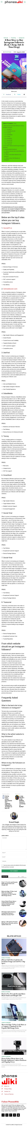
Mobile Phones (6, 957)
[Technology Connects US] (14, 2)
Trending (13, 37)
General (6, 37)
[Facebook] (3, 1115)
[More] (24, 94)
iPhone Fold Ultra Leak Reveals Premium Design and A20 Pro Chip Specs (13, 961)
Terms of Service (8, 1094)
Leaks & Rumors (6, 1022)
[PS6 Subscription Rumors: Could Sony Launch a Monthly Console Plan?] (22, 913)
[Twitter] (14, 1115)
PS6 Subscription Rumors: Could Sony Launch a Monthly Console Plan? (9, 913)
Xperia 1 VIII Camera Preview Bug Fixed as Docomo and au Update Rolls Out (10, 923)
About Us (6, 1086)
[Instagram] (6, 1115)
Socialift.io (7, 228)
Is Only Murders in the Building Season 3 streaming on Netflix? (22, 801)
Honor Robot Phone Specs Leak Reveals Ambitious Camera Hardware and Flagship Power (9, 903)
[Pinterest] (10, 1115)
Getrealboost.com (10, 289)
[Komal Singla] (14, 816)
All (18, 876)
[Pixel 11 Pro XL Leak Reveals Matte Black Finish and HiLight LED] (22, 883)
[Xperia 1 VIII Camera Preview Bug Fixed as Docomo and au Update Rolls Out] (22, 923)
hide (15, 123)
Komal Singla (8, 52)
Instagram (21, 37)
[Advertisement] (14, 19)
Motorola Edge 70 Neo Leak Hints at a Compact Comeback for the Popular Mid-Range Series (9, 893)
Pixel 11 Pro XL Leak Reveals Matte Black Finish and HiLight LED (10, 883)
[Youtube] (18, 1115)
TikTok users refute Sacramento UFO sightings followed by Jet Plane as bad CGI (8, 802)
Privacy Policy (8, 1089)
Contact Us (7, 1091)
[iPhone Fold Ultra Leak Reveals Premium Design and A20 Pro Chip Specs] (14, 947)
